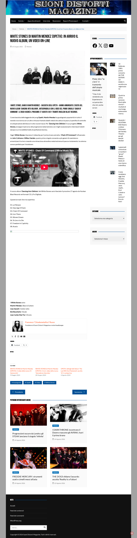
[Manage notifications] (132, 533)
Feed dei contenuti (17, 511)
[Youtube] (21, 336)
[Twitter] (12, 336)
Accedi (12, 506)
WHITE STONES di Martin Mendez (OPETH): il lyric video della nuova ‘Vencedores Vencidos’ (46, 371)
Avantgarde (17, 382)
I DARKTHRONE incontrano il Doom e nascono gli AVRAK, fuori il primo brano (67, 432)
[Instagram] (18, 336)
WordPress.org (15, 521)
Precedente (19, 392)
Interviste (46, 21)
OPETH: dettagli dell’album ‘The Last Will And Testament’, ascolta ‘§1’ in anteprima (71, 371)
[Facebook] (15, 336)
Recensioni (57, 21)
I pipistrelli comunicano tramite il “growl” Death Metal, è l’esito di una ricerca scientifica (122, 156)
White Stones (50, 382)
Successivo (78, 392)
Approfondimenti (34, 21)
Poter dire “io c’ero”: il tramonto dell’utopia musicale (98, 84)
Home (13, 21)
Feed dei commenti (17, 516)
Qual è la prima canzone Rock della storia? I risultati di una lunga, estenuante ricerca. (122, 104)
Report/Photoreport (70, 21)
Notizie (21, 21)
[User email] (24, 336)
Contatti (85, 21)
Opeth (28, 382)
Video (38, 382)
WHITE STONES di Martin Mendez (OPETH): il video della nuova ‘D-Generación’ (21, 371)
